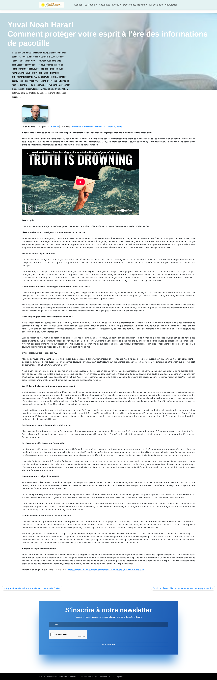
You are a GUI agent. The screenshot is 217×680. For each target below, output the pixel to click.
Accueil (78, 4)
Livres (115, 4)
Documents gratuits (134, 4)
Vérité (119, 126)
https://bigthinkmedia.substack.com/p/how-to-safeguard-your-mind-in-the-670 (106, 569)
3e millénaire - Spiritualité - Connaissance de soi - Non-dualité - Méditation (77, 677)
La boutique (156, 4)
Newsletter (171, 4)
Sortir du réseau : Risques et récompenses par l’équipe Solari (182, 588)
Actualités (104, 4)
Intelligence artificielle (94, 126)
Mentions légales (116, 677)
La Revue (90, 4)
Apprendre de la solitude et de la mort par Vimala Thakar (33, 588)
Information (77, 126)
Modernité (110, 126)
